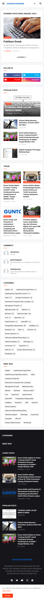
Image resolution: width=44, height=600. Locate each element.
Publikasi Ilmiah (12, 41)
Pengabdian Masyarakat (15, 326)
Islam (8, 298)
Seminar (31, 330)
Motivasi (9, 314)
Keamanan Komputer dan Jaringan (19, 302)
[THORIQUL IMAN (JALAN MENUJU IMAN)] (9, 513)
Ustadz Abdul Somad (26, 350)
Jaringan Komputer (23, 298)
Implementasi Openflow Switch (17, 294)
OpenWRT (26, 322)
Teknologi (28, 342)
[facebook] (12, 580)
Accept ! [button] (8, 596)
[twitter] (17, 580)
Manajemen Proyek (13, 306)
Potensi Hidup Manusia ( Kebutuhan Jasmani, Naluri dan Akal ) (29, 123)
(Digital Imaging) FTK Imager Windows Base (29, 151)
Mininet (26, 310)
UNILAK (9, 350)
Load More (21, 57)
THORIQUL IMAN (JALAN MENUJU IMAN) (27, 511)
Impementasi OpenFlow (26, 290)
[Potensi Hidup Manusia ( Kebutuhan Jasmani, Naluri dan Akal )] (10, 124)
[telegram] (32, 580)
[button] (3, 4)
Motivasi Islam (24, 314)
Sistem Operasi (12, 334)
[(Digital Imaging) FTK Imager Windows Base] (10, 153)
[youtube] (22, 580)
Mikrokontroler (11, 310)
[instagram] (27, 580)
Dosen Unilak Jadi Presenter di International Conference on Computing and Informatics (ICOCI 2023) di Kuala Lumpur (12, 226)
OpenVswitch (11, 322)
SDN (21, 330)
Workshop (10, 354)
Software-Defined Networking (17, 338)
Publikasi (33, 326)
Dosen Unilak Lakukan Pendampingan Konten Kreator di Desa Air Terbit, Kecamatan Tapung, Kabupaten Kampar (31, 191)
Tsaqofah (24, 346)
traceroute (10, 346)
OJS (8, 318)
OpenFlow (19, 318)
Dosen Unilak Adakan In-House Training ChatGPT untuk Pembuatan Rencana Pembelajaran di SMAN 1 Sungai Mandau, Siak (29, 137)
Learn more (6, 591)
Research (10, 330)
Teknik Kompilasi (12, 342)
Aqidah (9, 290)
